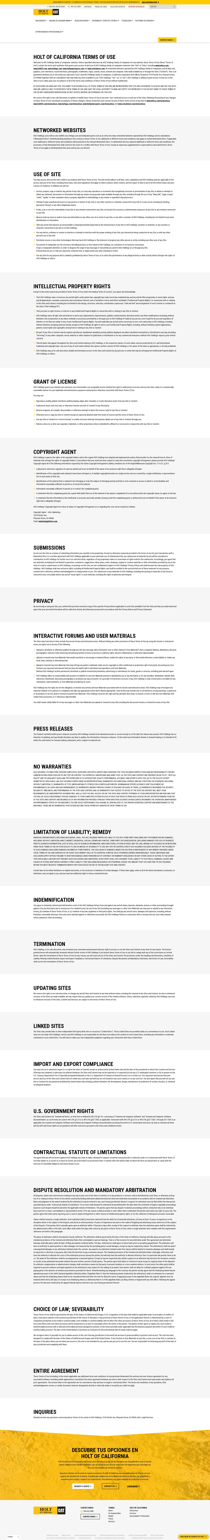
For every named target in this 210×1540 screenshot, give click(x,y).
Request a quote (81, 1486)
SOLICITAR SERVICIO (117, 7)
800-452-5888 (75, 7)
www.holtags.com (55, 68)
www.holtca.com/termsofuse (158, 101)
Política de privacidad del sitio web (85, 1535)
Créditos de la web (52, 1535)
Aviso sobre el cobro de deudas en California (61, 1538)
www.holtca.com (162, 65)
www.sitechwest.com (96, 68)
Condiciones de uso (85, 1538)
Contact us (109, 1486)
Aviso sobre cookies (157, 1535)
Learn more (132, 1486)
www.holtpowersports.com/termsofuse (98, 104)
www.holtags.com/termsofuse (70, 104)
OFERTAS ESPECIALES (136, 7)
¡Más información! (149, 2)
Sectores (133, 1513)
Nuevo (110, 1510)
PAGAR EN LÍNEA (101, 7)
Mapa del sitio (66, 1535)
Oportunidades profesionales (139, 1516)
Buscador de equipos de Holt (192, 1537)
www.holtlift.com (40, 68)
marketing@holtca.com (47, 521)
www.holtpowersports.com (73, 68)
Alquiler (110, 1516)
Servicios (111, 1521)
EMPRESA (87, 7)
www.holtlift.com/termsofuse (45, 104)
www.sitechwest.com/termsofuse (131, 104)
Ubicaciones (134, 1510)
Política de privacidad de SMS (138, 1535)
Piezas (110, 1519)
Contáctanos (166, 40)
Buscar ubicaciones (57, 7)
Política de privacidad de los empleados (112, 1535)
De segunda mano (114, 1513)
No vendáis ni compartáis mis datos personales (110, 1538)
